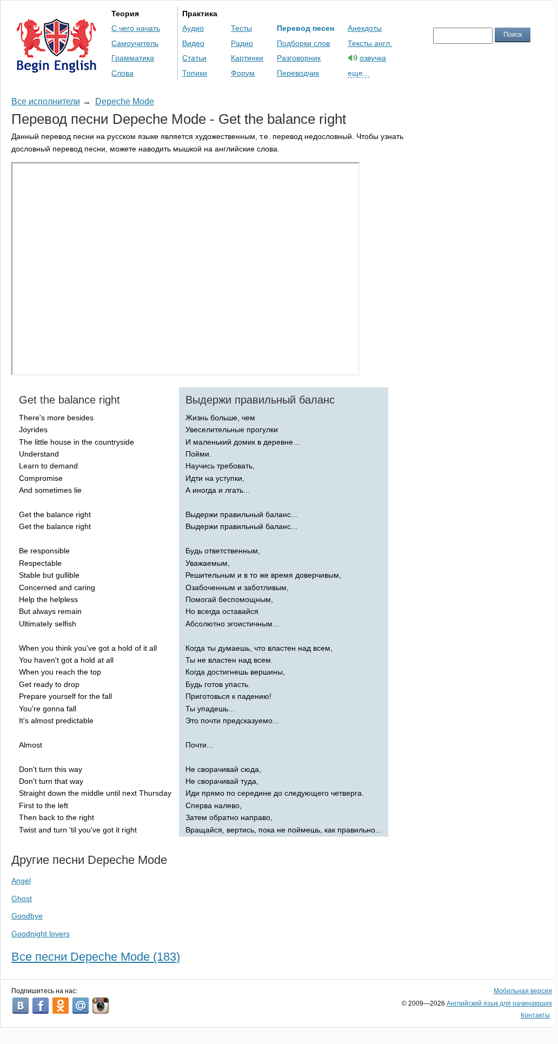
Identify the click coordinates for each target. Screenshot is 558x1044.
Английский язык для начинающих (499, 1003)
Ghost (21, 898)
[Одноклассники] (60, 1005)
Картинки (247, 58)
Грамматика (132, 58)
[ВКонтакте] (20, 1005)
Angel (21, 880)
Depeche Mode (124, 101)
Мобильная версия (523, 991)
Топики (194, 73)
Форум (243, 73)
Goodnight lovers (40, 933)
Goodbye (27, 915)
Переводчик (298, 73)
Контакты (535, 1015)
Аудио (193, 28)
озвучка (373, 58)
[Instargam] (100, 1005)
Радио (242, 43)
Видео (193, 43)
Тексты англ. (370, 43)
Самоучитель (134, 43)
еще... (358, 73)
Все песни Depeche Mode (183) (95, 956)
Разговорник (299, 58)
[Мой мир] (80, 1005)
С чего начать (135, 28)
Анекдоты (365, 28)
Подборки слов (303, 43)
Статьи (194, 58)
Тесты (241, 28)
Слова (122, 73)
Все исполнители (45, 101)
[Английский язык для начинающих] (56, 68)
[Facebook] (40, 1005)
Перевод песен (305, 28)
